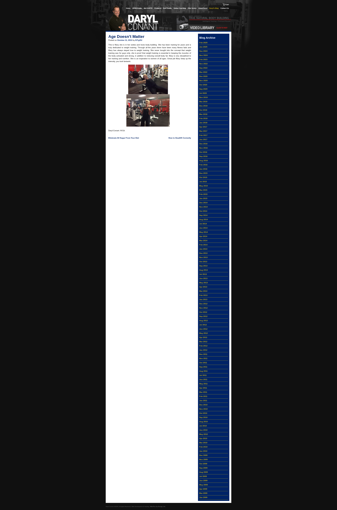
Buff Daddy (167, 8)
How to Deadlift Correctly (179, 138)
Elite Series (192, 8)
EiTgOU (138, 40)
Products (157, 8)
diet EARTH (148, 8)
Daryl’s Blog (214, 8)
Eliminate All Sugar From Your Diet (123, 138)
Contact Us (224, 8)
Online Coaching (180, 8)
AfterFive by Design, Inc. (158, 506)
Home (128, 8)
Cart (227, 5)
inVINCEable (137, 8)
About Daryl (202, 8)
